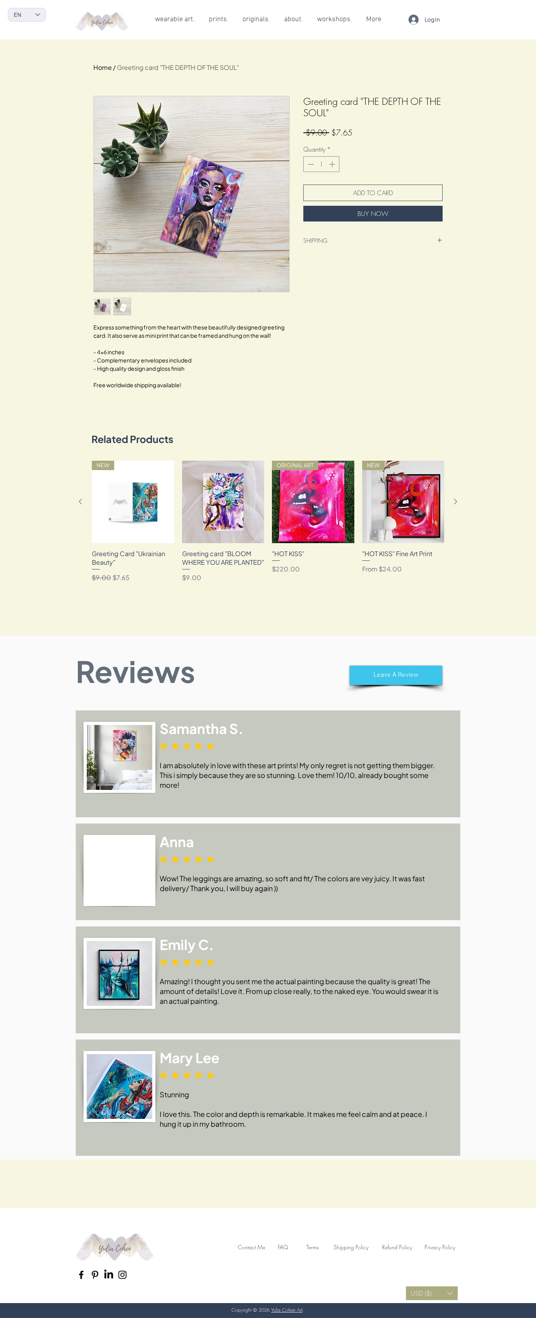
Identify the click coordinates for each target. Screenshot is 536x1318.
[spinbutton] (321, 164)
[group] (268, 521)
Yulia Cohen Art (287, 1310)
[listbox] (432, 1293)
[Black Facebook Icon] (81, 1274)
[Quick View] (223, 502)
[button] (396, 675)
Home (102, 67)
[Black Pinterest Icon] (94, 1274)
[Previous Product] (80, 501)
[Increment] (332, 164)
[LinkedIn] (108, 1274)
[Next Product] (455, 501)
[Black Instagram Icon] (122, 1274)
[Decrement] (309, 164)
